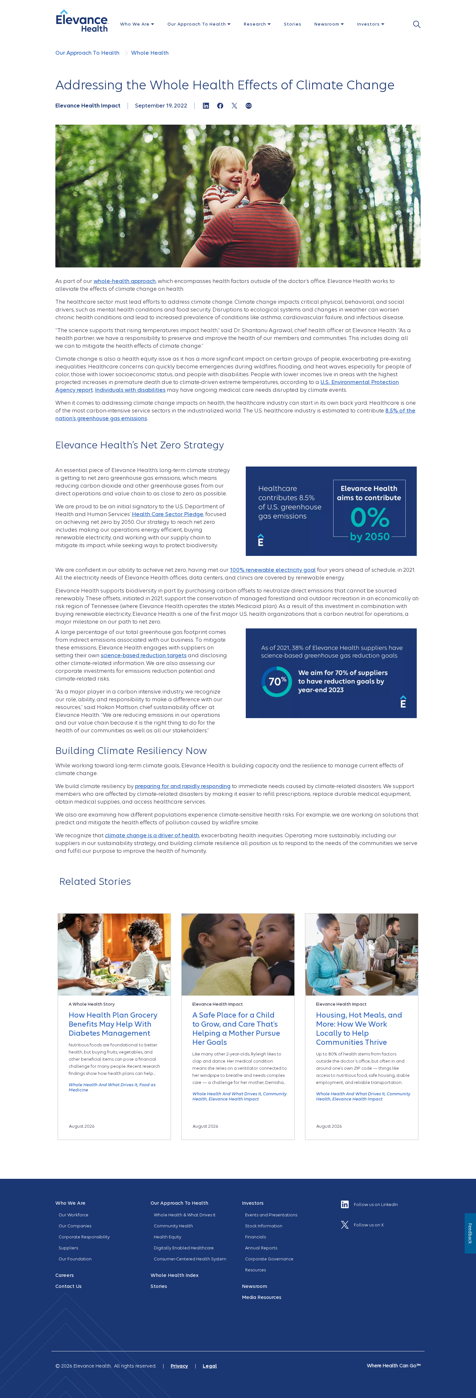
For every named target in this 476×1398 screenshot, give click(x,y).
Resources (255, 1270)
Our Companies (75, 1225)
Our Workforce (73, 1214)
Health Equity (167, 1237)
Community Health (173, 1225)
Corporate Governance (269, 1259)
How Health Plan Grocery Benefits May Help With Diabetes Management (113, 1024)
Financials (255, 1237)
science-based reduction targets (144, 655)
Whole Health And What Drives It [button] (103, 1084)
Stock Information (263, 1225)
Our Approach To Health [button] (197, 24)
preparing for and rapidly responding (183, 786)
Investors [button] (369, 24)
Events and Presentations (271, 1214)
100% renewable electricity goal (273, 570)
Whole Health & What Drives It (185, 1214)
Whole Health (150, 53)
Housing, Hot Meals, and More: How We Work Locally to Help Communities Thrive (359, 1028)
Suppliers (68, 1248)
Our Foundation (75, 1259)
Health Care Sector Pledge (167, 514)
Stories (292, 24)
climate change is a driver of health (152, 835)
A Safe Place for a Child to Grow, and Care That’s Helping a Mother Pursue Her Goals (236, 1028)
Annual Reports (261, 1248)
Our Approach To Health (88, 53)
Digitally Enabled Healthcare (184, 1248)
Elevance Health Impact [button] (234, 1099)
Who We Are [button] (135, 24)
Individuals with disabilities (130, 390)
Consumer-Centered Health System (190, 1259)
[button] (82, 20)
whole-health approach (125, 281)
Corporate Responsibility (84, 1237)
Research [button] (255, 24)
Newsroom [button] (327, 24)
